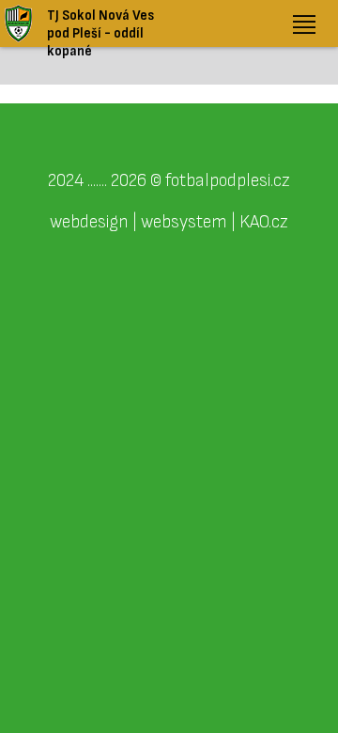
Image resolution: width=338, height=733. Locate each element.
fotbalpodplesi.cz (227, 180)
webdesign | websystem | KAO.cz (169, 222)
